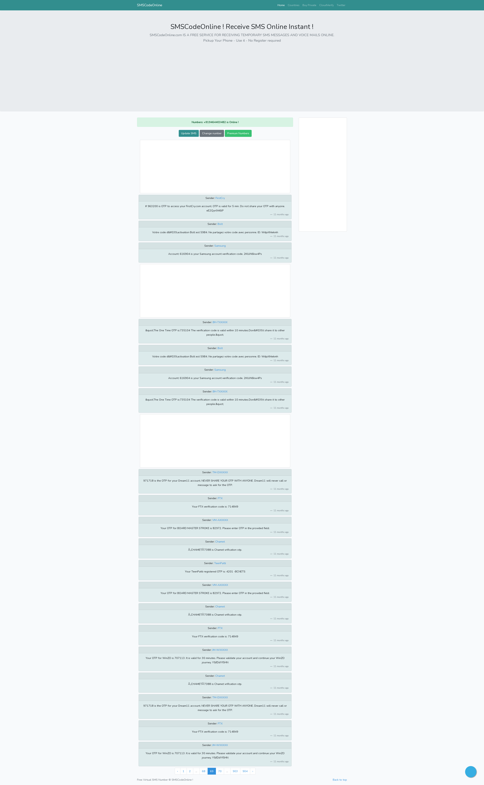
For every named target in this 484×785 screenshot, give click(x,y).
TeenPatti (220, 563)
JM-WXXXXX (220, 650)
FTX (220, 498)
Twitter (341, 5)
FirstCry (220, 198)
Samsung (220, 246)
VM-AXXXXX (220, 520)
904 (245, 771)
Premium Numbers (238, 133)
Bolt (220, 224)
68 (203, 771)
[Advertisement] (242, 72)
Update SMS (188, 133)
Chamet (220, 541)
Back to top (340, 780)
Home (282, 5)
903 (235, 771)
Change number (212, 133)
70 (220, 771)
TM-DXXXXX (220, 472)
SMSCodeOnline (149, 5)
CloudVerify (326, 5)
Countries (293, 5)
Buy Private (309, 5)
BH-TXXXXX (220, 322)
